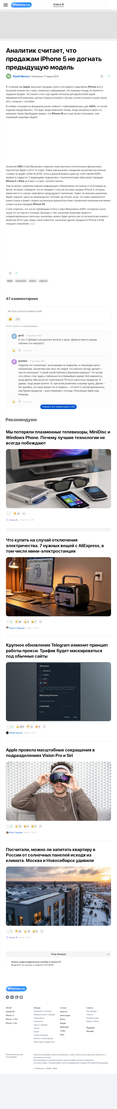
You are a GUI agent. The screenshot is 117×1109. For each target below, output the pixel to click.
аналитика (21, 280)
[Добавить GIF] (17, 319)
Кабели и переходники (43, 1038)
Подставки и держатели (44, 1041)
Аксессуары (65, 1015)
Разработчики (92, 1018)
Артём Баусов (15, 732)
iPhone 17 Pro (12, 1019)
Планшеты (38, 1021)
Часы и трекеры (41, 1024)
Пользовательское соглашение (14, 1055)
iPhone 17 (10, 1015)
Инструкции (91, 1011)
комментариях (30, 325)
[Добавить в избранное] (102, 76)
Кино (62, 1034)
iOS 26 (8, 1007)
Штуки (36, 1031)
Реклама (90, 1031)
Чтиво (62, 1030)
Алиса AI (13, 519)
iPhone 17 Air (11, 1023)
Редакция (90, 1027)
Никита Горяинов (17, 627)
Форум (63, 1023)
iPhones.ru (40, 1068)
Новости (43, 280)
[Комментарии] (9, 513)
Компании (64, 1027)
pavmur (22, 361)
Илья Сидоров (16, 832)
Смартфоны (39, 1018)
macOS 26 (10, 1011)
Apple (9, 280)
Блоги (62, 1019)
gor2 (21, 335)
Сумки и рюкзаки (41, 1035)
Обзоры (37, 1007)
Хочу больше (58, 954)
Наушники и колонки (42, 1011)
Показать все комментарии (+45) (58, 406)
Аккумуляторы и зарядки (44, 1014)
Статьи (63, 1007)
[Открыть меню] (6, 5)
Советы (89, 1007)
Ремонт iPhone (92, 1021)
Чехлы (36, 1028)
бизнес (32, 280)
